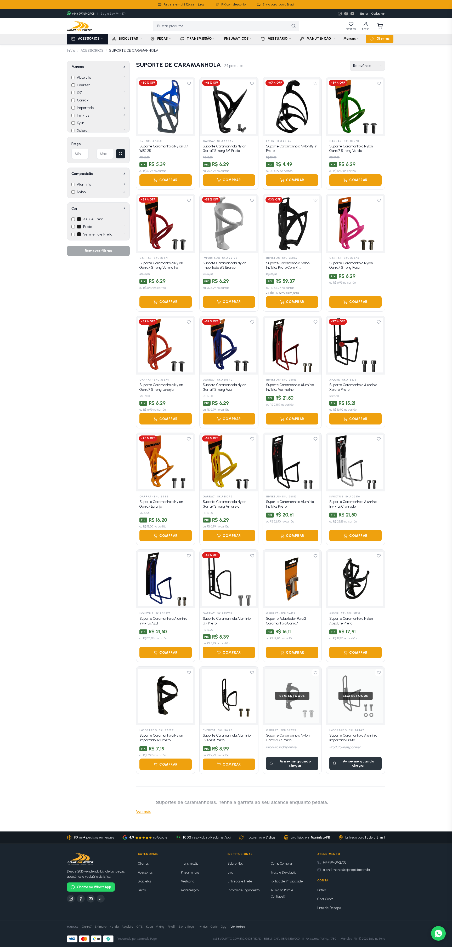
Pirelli (171, 926)
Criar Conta (325, 899)
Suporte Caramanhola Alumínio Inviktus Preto (290, 504)
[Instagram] (340, 13)
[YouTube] (352, 13)
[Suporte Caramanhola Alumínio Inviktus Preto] (292, 462)
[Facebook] (346, 13)
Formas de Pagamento (243, 890)
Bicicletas (144, 881)
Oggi (224, 926)
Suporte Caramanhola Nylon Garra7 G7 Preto (287, 737)
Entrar (364, 13)
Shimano (100, 926)
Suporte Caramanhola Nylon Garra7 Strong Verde (351, 148)
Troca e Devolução (283, 872)
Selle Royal (187, 926)
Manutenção (190, 890)
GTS (140, 926)
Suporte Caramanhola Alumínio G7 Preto (227, 621)
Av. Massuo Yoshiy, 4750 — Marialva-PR (331, 938)
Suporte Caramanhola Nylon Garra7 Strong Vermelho (161, 265)
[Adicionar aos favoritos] (189, 83)
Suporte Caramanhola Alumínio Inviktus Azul (163, 621)
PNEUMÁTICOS (236, 39)
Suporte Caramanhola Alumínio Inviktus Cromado (353, 504)
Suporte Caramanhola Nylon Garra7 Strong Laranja (161, 387)
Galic (214, 926)
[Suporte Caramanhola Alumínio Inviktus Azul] (165, 579)
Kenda (114, 926)
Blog (231, 872)
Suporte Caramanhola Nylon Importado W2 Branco (224, 265)
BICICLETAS (128, 39)
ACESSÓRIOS (89, 39)
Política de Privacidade (287, 881)
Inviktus (202, 926)
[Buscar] (293, 26)
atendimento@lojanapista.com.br (346, 870)
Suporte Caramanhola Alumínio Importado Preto (353, 737)
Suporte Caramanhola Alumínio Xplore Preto (353, 387)
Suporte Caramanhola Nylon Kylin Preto (291, 148)
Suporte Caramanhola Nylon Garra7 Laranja (161, 504)
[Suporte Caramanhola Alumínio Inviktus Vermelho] (292, 345)
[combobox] (220, 26)
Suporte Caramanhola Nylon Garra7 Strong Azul (224, 387)
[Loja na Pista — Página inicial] (79, 26)
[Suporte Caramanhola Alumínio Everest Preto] (229, 696)
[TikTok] (101, 899)
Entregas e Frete (240, 881)
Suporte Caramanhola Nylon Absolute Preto (351, 621)
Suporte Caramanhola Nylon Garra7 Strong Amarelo (224, 504)
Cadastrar (378, 13)
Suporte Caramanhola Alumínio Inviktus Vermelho (290, 387)
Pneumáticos (190, 872)
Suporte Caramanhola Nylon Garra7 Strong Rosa (351, 265)
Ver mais (143, 811)
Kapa (149, 926)
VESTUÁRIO (277, 39)
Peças (142, 890)
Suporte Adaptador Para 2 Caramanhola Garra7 (286, 621)
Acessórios (145, 872)
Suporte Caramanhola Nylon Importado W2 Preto (161, 737)
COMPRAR (168, 180)
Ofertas (383, 39)
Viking (160, 926)
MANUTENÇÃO (319, 39)
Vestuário (187, 881)
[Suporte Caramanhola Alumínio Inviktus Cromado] (355, 462)
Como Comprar (282, 863)
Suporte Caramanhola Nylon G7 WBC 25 (163, 148)
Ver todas (237, 926)
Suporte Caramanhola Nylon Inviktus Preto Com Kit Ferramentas (287, 265)
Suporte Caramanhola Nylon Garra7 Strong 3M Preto (224, 148)
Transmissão (189, 863)
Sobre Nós (235, 863)
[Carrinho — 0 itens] (380, 26)
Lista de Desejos (329, 908)
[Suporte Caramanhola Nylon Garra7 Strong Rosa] (355, 223)
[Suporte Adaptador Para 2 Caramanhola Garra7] (292, 579)
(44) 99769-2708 (334, 862)
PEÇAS (162, 39)
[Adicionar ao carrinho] (187, 128)
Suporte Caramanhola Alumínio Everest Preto (227, 737)
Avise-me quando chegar (295, 763)
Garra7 (87, 926)
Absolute (127, 926)
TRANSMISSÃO (199, 39)
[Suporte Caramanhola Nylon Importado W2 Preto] (165, 696)
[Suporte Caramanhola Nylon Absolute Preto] (355, 579)
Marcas (349, 39)
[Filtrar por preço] (120, 153)
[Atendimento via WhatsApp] (438, 933)
